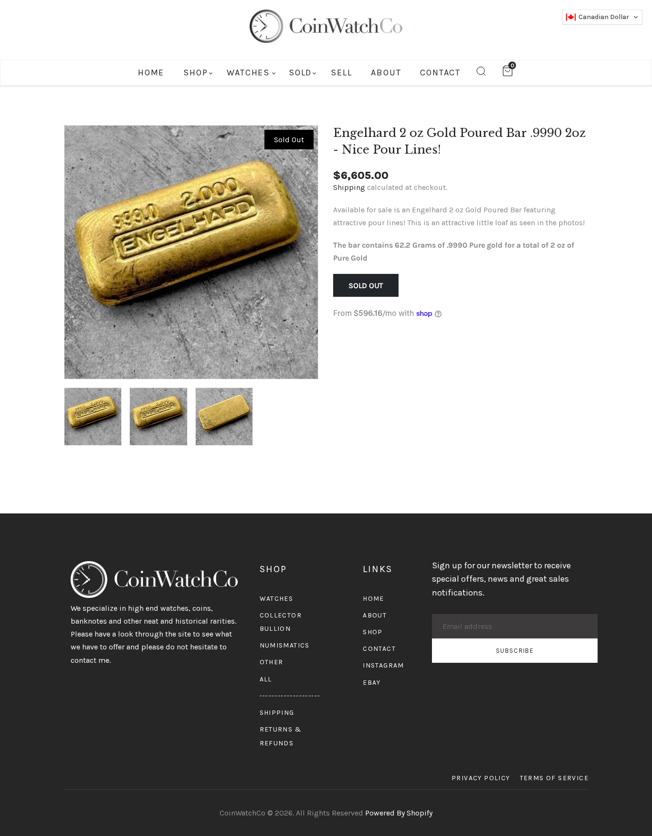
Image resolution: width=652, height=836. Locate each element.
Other (272, 662)
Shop (373, 632)
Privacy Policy (481, 778)
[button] (602, 17)
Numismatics (285, 645)
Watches (277, 599)
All (266, 679)
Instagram (383, 665)
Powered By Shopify (398, 812)
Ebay (372, 683)
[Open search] (481, 73)
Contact (379, 649)
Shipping (349, 187)
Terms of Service (554, 778)
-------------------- (290, 696)
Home (373, 599)
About (375, 615)
